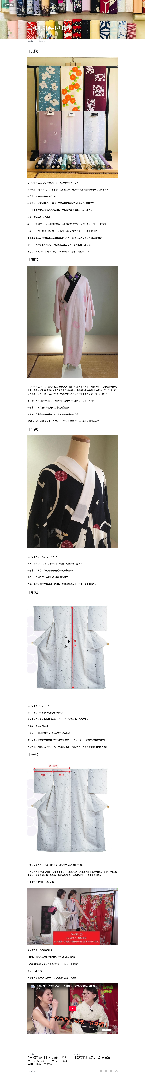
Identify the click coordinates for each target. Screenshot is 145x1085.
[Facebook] (101, 1071)
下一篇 (76, 1054)
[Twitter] (106, 1071)
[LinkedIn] (111, 1071)
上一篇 (31, 1054)
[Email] (116, 1071)
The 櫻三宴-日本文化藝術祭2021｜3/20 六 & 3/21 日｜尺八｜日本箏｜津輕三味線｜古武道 (49, 1061)
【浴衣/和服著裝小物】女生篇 (92, 1057)
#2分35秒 (70, 977)
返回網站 (9, 5)
